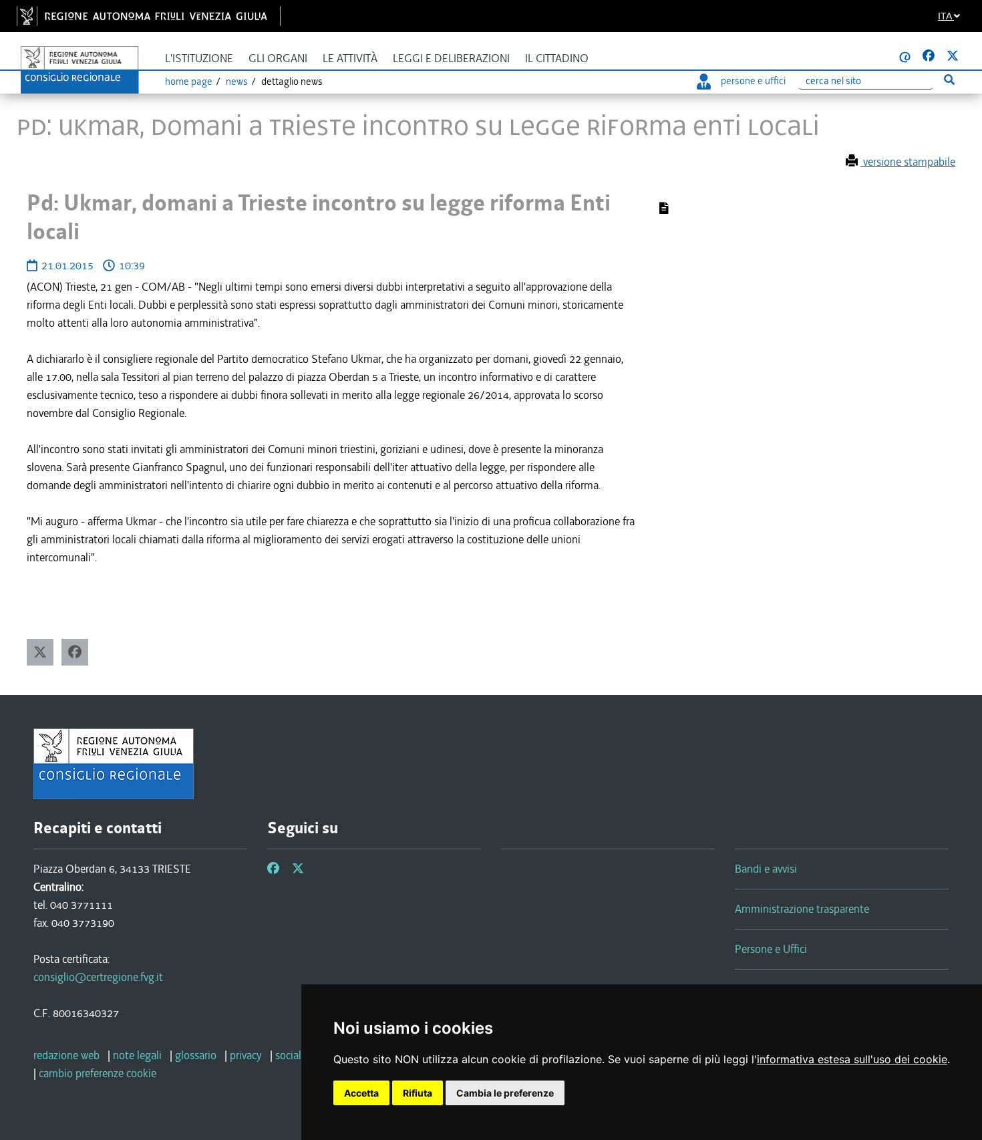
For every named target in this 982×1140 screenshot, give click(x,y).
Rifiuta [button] (417, 1093)
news (237, 81)
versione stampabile (907, 161)
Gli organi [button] (278, 58)
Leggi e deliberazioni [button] (451, 58)
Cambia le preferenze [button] (505, 1093)
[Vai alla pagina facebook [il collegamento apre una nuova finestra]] (929, 56)
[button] (40, 652)
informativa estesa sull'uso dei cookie (852, 1059)
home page (188, 81)
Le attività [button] (350, 58)
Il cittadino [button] (557, 58)
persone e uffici (753, 81)
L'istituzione (199, 58)
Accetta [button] (361, 1093)
